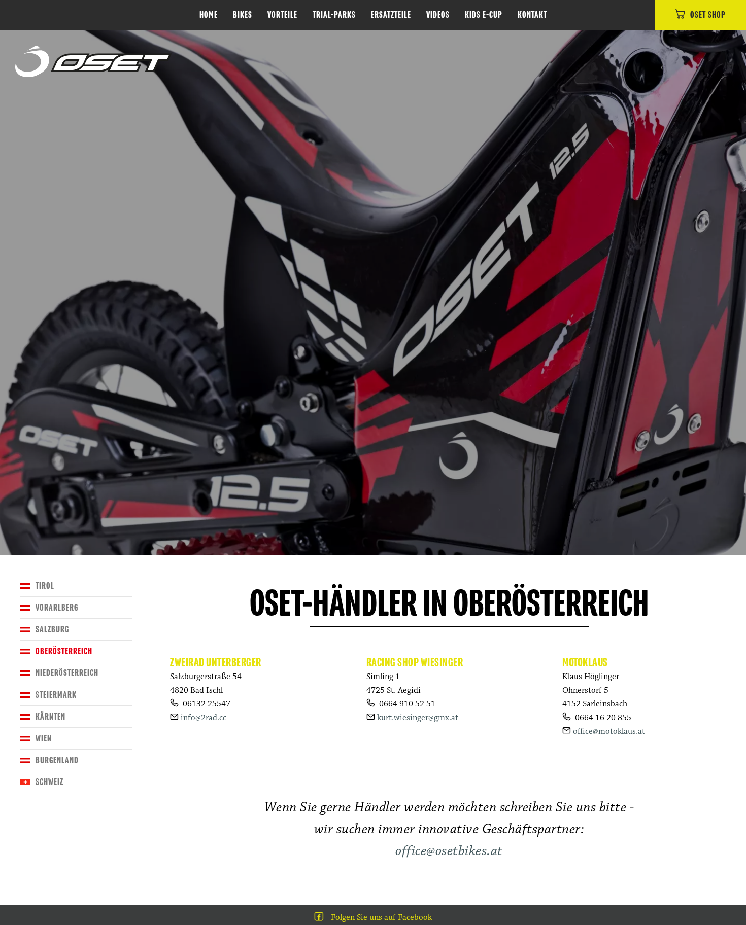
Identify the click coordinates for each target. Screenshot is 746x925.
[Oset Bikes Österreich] (93, 62)
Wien (44, 739)
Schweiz (49, 782)
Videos (438, 15)
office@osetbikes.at (449, 851)
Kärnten (50, 717)
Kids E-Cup (483, 15)
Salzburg (52, 630)
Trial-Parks (334, 15)
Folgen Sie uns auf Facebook (381, 917)
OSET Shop (708, 15)
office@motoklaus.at (609, 731)
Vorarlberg (57, 608)
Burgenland (57, 761)
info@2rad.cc (203, 718)
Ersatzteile (391, 15)
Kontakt (532, 15)
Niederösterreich (67, 673)
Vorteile (282, 15)
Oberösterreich (64, 652)
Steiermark (56, 695)
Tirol (45, 586)
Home (208, 15)
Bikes (242, 15)
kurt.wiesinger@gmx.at (417, 718)
